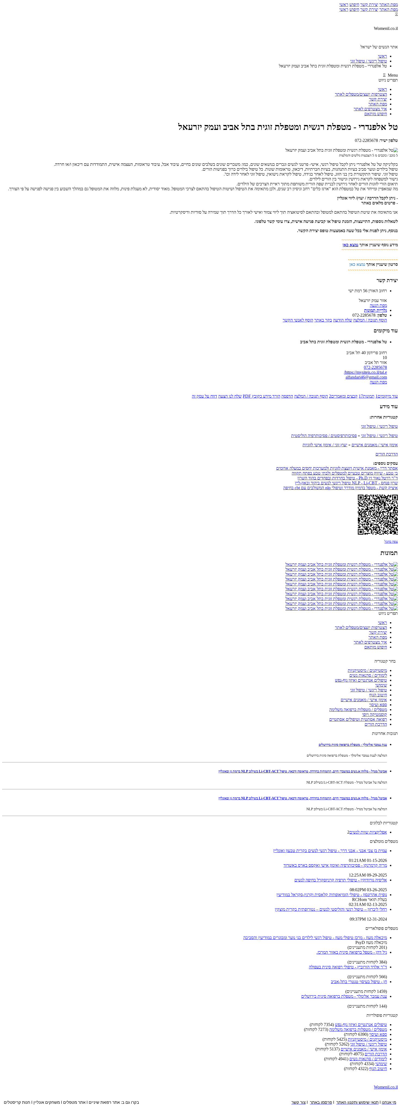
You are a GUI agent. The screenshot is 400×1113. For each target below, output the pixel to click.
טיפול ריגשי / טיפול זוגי (379, 426)
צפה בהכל (391, 542)
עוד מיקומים (387, 396)
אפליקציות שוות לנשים (368, 832)
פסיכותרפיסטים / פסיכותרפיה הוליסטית (324, 435)
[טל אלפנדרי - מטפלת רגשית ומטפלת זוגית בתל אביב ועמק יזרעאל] (341, 564)
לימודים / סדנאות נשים (368, 675)
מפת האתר (388, 4)
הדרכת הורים (387, 454)
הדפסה (287, 396)
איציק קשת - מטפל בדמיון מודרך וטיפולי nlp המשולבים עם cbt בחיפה (340, 487)
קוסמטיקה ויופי (374, 714)
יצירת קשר (369, 4)
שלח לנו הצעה (230, 396)
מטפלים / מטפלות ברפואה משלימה (358, 709)
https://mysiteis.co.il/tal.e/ (365, 372)
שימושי (381, 685)
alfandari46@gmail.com (366, 377)
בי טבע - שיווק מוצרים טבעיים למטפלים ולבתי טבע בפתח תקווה (345, 473)
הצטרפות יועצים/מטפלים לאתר (361, 94)
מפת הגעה (378, 305)
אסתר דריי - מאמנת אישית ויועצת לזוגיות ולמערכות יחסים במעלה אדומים (337, 468)
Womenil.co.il (386, 1087)
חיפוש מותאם (375, 113)
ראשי (343, 4)
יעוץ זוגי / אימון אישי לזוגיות (325, 444)
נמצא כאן (350, 244)
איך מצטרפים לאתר (370, 109)
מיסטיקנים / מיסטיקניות (367, 670)
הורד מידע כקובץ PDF (261, 396)
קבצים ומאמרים (343, 396)
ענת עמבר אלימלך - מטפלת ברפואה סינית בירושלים (353, 745)
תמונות (366, 396)
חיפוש (354, 4)
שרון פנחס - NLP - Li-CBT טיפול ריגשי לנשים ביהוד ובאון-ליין (346, 483)
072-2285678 (375, 367)
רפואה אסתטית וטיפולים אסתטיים (358, 719)
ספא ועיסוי (378, 704)
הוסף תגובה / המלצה (370, 320)
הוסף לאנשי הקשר (298, 320)
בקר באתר (323, 320)
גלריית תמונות (375, 310)
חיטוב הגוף (378, 695)
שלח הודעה (342, 320)
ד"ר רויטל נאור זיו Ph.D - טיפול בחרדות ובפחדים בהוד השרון (347, 478)
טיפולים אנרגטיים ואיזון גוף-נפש (361, 680)
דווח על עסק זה (204, 396)
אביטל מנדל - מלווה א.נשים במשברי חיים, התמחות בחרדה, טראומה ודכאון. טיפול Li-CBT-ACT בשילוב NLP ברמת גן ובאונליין (303, 771)
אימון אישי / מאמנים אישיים (375, 444)
